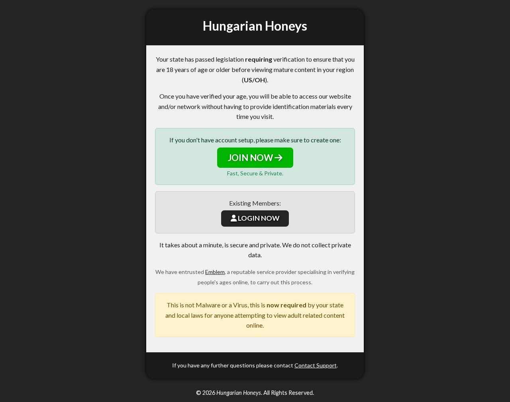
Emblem (215, 271)
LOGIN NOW (258, 218)
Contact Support (315, 365)
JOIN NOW (251, 157)
